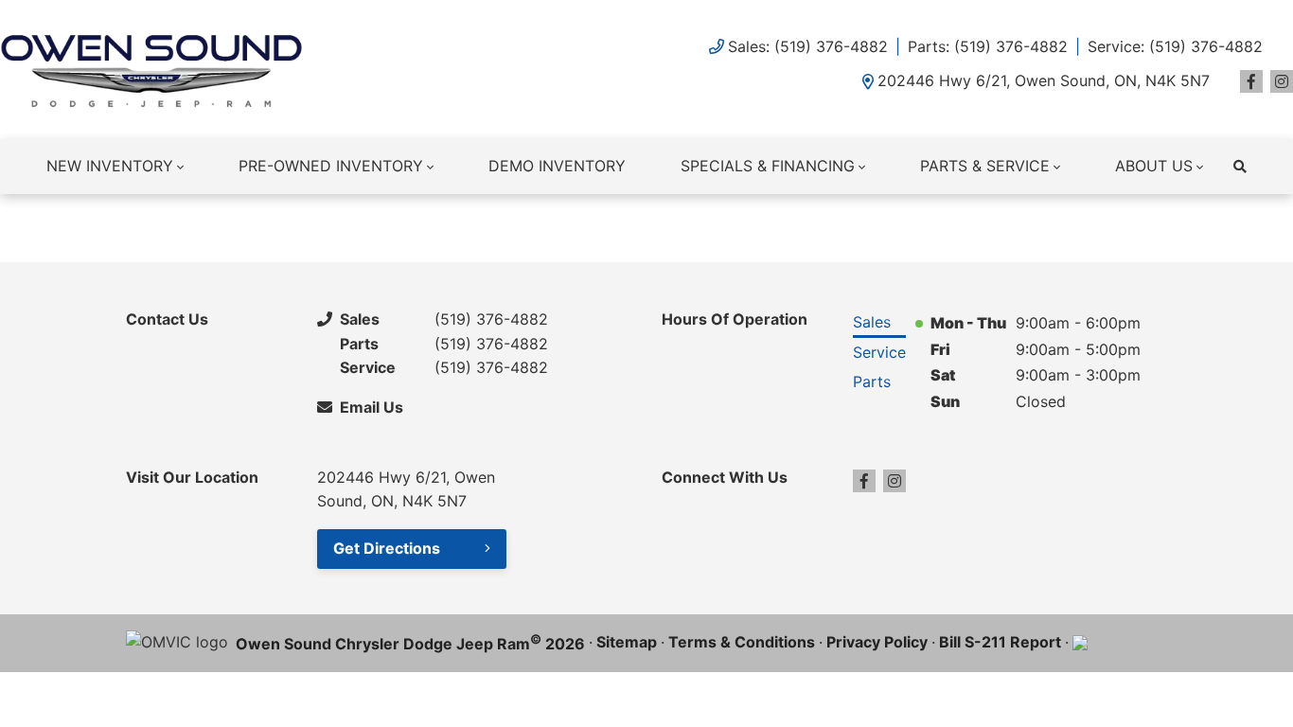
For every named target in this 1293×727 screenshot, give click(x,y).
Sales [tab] (872, 321)
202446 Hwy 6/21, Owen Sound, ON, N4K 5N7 (1043, 80)
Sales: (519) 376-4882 (808, 46)
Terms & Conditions (741, 641)
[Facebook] (1251, 81)
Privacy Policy (877, 641)
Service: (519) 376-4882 (1175, 46)
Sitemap (626, 641)
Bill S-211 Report (1000, 641)
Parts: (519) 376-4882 (988, 46)
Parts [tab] (872, 381)
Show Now (907, 222)
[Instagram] (1281, 81)
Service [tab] (879, 352)
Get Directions (386, 548)
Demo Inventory (557, 165)
